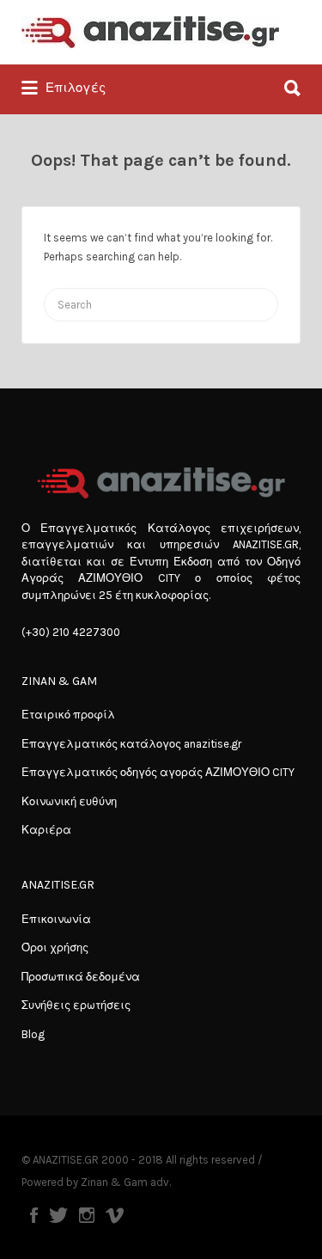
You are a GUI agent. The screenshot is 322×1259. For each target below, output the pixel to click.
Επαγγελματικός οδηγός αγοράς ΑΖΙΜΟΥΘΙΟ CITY (158, 772)
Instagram (86, 1215)
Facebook (34, 1215)
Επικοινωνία (56, 919)
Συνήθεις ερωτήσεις (76, 1005)
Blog (33, 1034)
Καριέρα (46, 829)
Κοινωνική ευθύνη (69, 801)
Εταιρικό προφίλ (68, 714)
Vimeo (115, 1215)
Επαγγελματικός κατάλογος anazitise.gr (131, 743)
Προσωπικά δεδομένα (80, 976)
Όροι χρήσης (54, 947)
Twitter (58, 1215)
